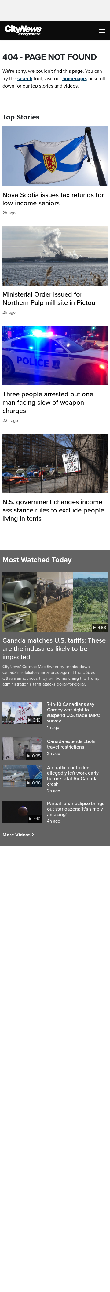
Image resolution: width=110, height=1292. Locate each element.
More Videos (16, 835)
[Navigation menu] (102, 30)
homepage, (74, 79)
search (24, 79)
